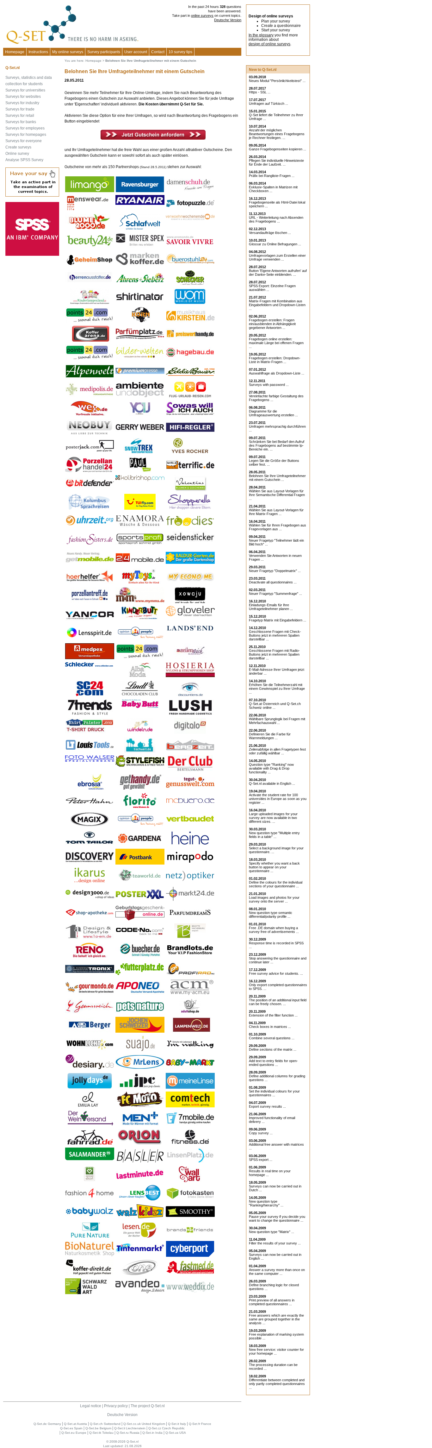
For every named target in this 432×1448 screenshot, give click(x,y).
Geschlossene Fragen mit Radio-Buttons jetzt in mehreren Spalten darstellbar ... (274, 654)
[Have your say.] (32, 195)
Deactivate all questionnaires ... (273, 582)
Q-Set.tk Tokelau (101, 1432)
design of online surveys (269, 44)
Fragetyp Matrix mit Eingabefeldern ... (277, 620)
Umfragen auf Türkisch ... (268, 103)
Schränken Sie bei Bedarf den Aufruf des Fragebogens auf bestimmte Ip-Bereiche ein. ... (276, 445)
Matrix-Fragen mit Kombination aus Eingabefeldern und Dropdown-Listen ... (277, 305)
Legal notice (90, 1406)
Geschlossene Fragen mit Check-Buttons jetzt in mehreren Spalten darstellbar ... (275, 635)
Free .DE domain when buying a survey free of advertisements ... (274, 930)
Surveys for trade (19, 109)
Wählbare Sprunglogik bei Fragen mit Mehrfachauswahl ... (277, 721)
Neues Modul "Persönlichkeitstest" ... (277, 81)
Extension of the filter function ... (273, 1015)
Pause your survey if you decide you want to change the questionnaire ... (277, 1218)
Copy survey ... (261, 1133)
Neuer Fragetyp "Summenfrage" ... (275, 593)
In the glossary (261, 35)
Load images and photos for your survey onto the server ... (274, 899)
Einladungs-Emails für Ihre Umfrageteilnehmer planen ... (271, 607)
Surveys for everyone (23, 141)
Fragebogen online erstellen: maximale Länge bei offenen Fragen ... (276, 343)
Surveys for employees (25, 128)
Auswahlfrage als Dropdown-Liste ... (276, 373)
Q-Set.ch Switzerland (105, 1424)
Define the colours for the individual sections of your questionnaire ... (275, 884)
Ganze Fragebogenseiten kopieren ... (277, 149)
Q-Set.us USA (175, 1432)
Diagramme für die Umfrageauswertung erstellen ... (273, 413)
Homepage (14, 52)
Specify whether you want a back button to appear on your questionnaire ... (274, 867)
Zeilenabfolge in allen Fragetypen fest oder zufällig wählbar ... (277, 751)
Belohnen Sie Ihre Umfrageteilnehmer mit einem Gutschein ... (277, 478)
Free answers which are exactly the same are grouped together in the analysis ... (276, 1319)
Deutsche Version (227, 20)
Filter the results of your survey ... (275, 1243)
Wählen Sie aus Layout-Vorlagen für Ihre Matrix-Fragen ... (276, 512)
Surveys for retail (19, 115)
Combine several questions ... (271, 1038)
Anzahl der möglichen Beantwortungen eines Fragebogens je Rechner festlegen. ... (277, 134)
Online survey (17, 153)
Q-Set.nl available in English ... (272, 783)
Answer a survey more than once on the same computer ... (277, 1271)
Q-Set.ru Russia (127, 1432)
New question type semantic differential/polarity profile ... (270, 914)
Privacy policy (116, 1406)
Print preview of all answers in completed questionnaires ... (271, 1302)
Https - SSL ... (259, 92)
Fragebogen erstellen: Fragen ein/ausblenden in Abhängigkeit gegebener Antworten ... (272, 324)
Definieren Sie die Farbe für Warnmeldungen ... (270, 736)
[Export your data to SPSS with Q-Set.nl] (32, 254)
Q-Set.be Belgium (98, 1428)
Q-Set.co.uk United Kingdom (144, 1424)
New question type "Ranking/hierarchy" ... (266, 1203)
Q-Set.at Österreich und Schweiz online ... (275, 705)
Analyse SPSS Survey (24, 160)
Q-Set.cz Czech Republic (166, 1428)
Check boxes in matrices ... (270, 1027)
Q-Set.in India (152, 1432)
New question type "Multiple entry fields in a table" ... (274, 835)
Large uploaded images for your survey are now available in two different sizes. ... (273, 817)
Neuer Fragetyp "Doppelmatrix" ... (275, 571)
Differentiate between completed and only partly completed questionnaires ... (277, 1383)
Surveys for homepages (25, 134)
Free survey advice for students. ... (276, 973)
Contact (157, 52)
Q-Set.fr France (200, 1424)
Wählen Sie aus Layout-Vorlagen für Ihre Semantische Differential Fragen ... (277, 495)
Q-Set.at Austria (75, 1424)
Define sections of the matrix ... (272, 1049)
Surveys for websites (23, 96)
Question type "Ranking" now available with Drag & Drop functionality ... (271, 768)
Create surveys (18, 147)
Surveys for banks (20, 122)
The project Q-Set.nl (148, 1406)
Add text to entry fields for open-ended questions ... (273, 1063)
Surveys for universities (25, 90)
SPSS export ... (260, 1160)
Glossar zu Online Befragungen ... (275, 244)
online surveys (202, 15)
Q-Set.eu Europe (73, 1432)
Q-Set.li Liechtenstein (129, 1428)
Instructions (38, 52)
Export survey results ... (267, 1106)
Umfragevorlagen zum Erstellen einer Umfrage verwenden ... (277, 257)
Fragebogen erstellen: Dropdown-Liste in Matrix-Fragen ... (274, 360)
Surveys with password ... (269, 385)
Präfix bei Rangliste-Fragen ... (271, 176)
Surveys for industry (22, 103)
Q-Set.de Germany (47, 1424)
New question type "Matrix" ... (271, 1232)
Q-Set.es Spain (71, 1428)
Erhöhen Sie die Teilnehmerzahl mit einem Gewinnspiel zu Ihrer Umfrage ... (277, 688)
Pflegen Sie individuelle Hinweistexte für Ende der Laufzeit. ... (276, 162)
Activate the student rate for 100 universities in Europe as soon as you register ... (277, 798)
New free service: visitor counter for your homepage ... (276, 1351)
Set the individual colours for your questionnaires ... (274, 1093)
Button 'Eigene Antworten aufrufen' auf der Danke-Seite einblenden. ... (278, 272)
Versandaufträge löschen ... (270, 233)
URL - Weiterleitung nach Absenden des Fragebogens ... (276, 219)
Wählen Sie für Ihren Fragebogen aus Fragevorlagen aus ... (277, 527)
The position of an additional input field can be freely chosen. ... (277, 1002)
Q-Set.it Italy (177, 1424)
